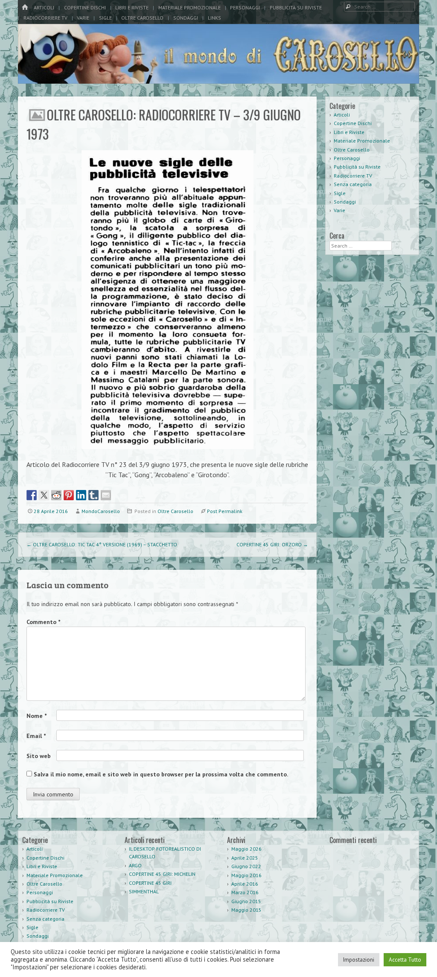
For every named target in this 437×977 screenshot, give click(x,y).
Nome (36, 716)
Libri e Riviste (132, 7)
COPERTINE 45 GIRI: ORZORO (272, 544)
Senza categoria (353, 184)
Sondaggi (185, 18)
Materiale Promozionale (189, 7)
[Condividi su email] (106, 495)
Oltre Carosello (142, 18)
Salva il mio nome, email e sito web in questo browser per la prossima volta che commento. (161, 774)
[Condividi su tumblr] (93, 495)
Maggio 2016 (246, 875)
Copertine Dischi (85, 7)
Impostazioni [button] (358, 959)
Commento (43, 622)
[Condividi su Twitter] (44, 495)
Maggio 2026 (246, 849)
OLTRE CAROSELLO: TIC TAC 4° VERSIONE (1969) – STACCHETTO (101, 544)
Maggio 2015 (246, 910)
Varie (83, 18)
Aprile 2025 (244, 858)
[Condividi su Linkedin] (81, 495)
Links (214, 18)
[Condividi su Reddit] (56, 495)
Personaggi (245, 7)
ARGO (135, 865)
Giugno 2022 (246, 866)
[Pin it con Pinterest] (69, 495)
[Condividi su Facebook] (31, 495)
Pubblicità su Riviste (296, 7)
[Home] (24, 7)
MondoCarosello (101, 511)
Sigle (105, 18)
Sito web (38, 756)
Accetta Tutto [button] (405, 959)
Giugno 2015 (246, 901)
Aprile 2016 (244, 884)
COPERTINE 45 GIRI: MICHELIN (162, 874)
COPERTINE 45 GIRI (150, 883)
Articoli (44, 7)
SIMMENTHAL (144, 891)
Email (36, 736)
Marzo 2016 (245, 892)
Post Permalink (224, 511)
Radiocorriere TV (45, 18)
